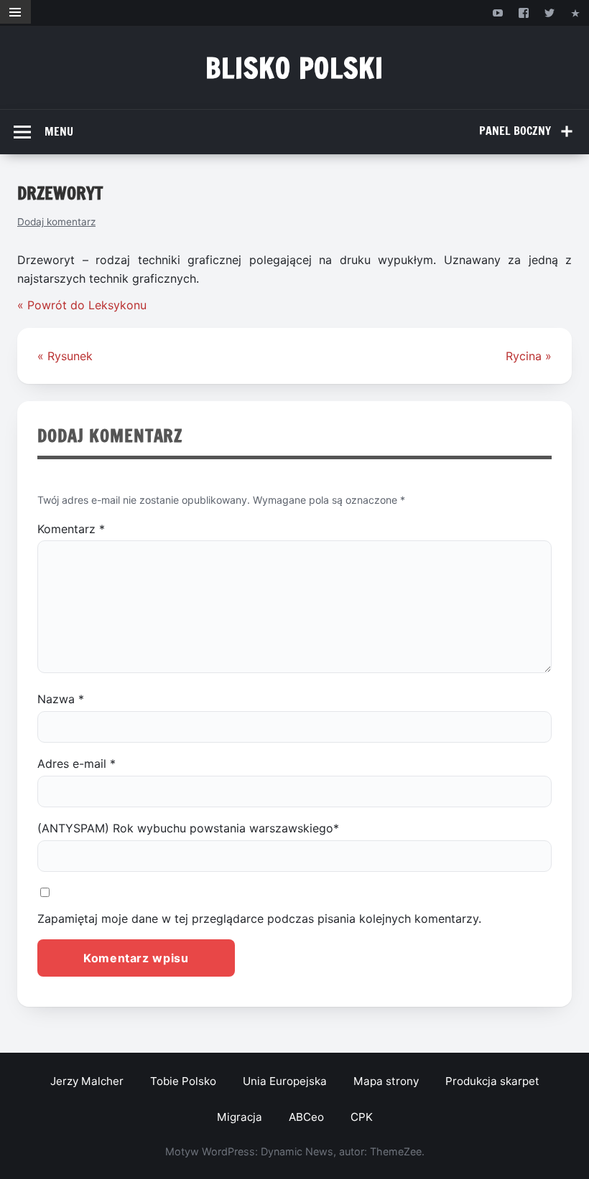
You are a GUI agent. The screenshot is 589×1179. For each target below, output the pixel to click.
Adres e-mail (76, 763)
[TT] (549, 12)
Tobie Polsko (183, 1081)
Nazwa (60, 699)
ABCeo (306, 1117)
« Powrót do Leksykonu (82, 305)
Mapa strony (386, 1081)
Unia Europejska (285, 1081)
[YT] (497, 12)
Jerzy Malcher (87, 1081)
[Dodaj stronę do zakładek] (575, 12)
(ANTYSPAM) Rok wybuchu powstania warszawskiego (188, 828)
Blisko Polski (294, 68)
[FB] (523, 12)
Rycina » (529, 356)
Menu (59, 131)
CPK (362, 1117)
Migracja (239, 1117)
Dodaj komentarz (56, 221)
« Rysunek (65, 356)
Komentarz (71, 529)
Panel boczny (515, 130)
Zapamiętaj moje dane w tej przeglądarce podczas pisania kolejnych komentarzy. (259, 918)
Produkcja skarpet (492, 1081)
